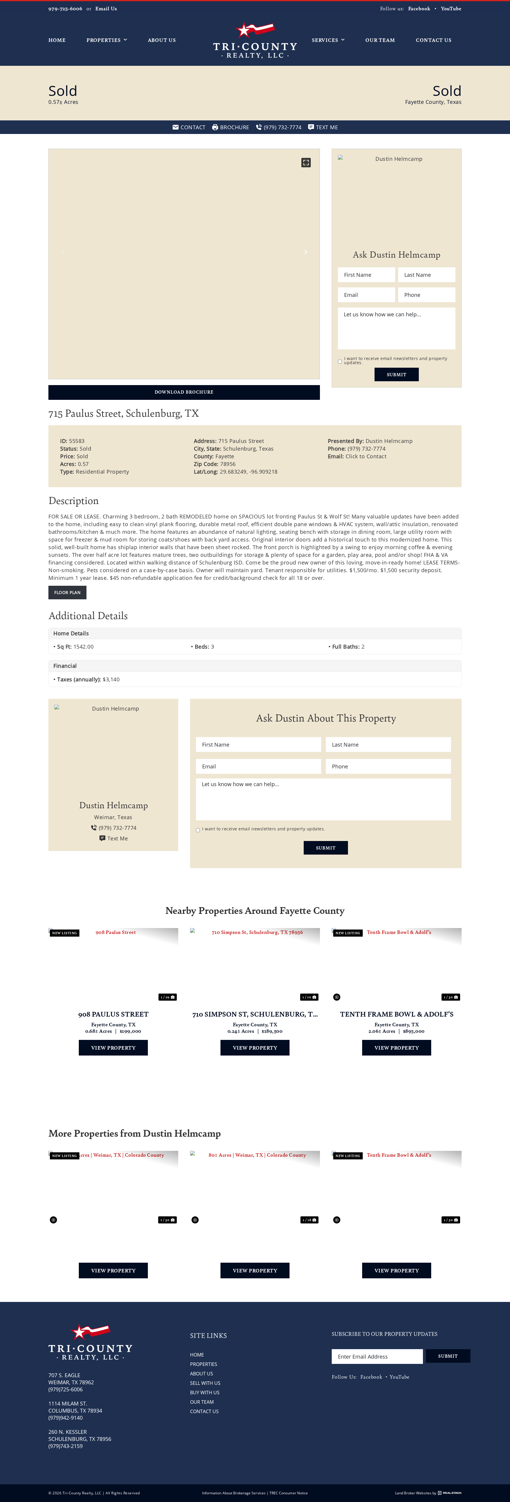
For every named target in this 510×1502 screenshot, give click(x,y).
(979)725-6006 (65, 1389)
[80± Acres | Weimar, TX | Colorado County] (255, 1188)
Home (57, 39)
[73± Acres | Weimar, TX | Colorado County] (113, 1188)
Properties (103, 39)
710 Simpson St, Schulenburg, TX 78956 (255, 1014)
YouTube (451, 8)
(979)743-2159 (65, 1445)
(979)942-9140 (65, 1417)
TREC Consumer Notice (288, 1493)
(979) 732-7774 (366, 448)
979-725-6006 (65, 8)
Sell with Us (205, 1383)
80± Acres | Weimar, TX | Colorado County (255, 1236)
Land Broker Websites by (415, 1493)
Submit (397, 374)
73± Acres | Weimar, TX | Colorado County (113, 1236)
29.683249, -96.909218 (249, 471)
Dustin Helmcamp (389, 440)
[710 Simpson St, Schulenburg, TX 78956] (255, 965)
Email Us (106, 8)
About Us (162, 39)
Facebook (419, 8)
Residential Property (102, 471)
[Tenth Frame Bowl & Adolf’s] (397, 965)
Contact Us (434, 39)
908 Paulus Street (113, 1014)
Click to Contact (366, 456)
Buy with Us (205, 1392)
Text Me (117, 838)
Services (325, 39)
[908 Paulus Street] (113, 965)
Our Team (380, 39)
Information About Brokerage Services (234, 1493)
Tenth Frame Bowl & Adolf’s (397, 1014)
